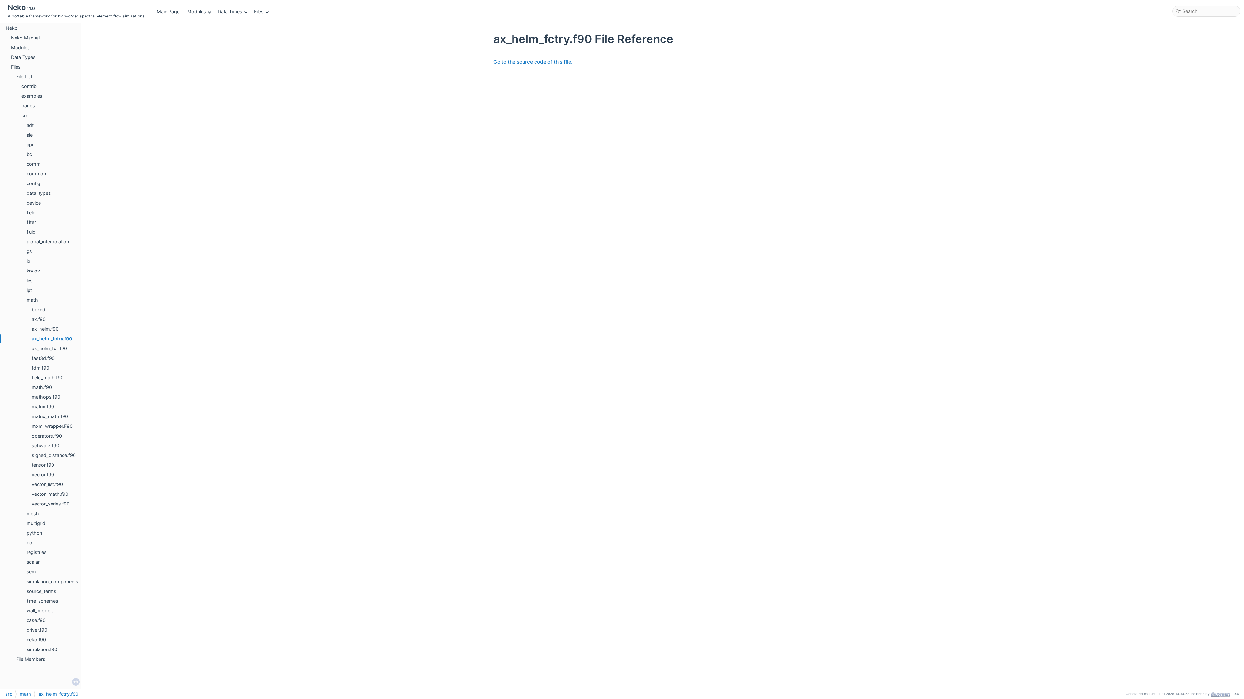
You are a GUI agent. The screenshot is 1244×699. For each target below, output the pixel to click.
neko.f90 (36, 639)
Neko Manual (25, 37)
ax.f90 (39, 319)
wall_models (40, 610)
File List (24, 76)
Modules (196, 11)
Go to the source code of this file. (532, 62)
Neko (11, 28)
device (34, 202)
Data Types (230, 11)
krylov (33, 270)
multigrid (36, 523)
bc (29, 154)
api (30, 144)
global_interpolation (48, 241)
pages (28, 105)
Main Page (168, 11)
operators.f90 (47, 435)
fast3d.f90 (43, 358)
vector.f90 (43, 474)
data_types (39, 193)
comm (33, 164)
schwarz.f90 (45, 445)
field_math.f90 (47, 377)
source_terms (41, 591)
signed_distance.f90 (54, 455)
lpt (29, 290)
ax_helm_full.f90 (49, 348)
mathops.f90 (46, 397)
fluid (31, 232)
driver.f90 (37, 630)
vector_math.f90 (50, 494)
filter (31, 222)
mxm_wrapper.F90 (52, 426)
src (24, 115)
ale (30, 135)
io (28, 261)
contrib (29, 86)
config (33, 183)
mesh (33, 513)
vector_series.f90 (51, 503)
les (30, 280)
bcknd (38, 309)
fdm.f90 (40, 368)
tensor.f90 (43, 465)
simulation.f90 (42, 649)
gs (29, 251)
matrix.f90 (43, 406)
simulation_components (52, 581)
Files (259, 11)
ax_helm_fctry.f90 (52, 338)
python (34, 533)
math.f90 (42, 387)
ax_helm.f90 (45, 329)
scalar (33, 562)
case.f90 (36, 620)
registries (37, 552)
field (31, 212)
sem (31, 571)
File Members (30, 659)
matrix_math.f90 (50, 416)
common (36, 173)
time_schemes (42, 601)
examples (31, 96)
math (32, 300)
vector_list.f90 (47, 484)
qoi (30, 542)
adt (30, 125)
